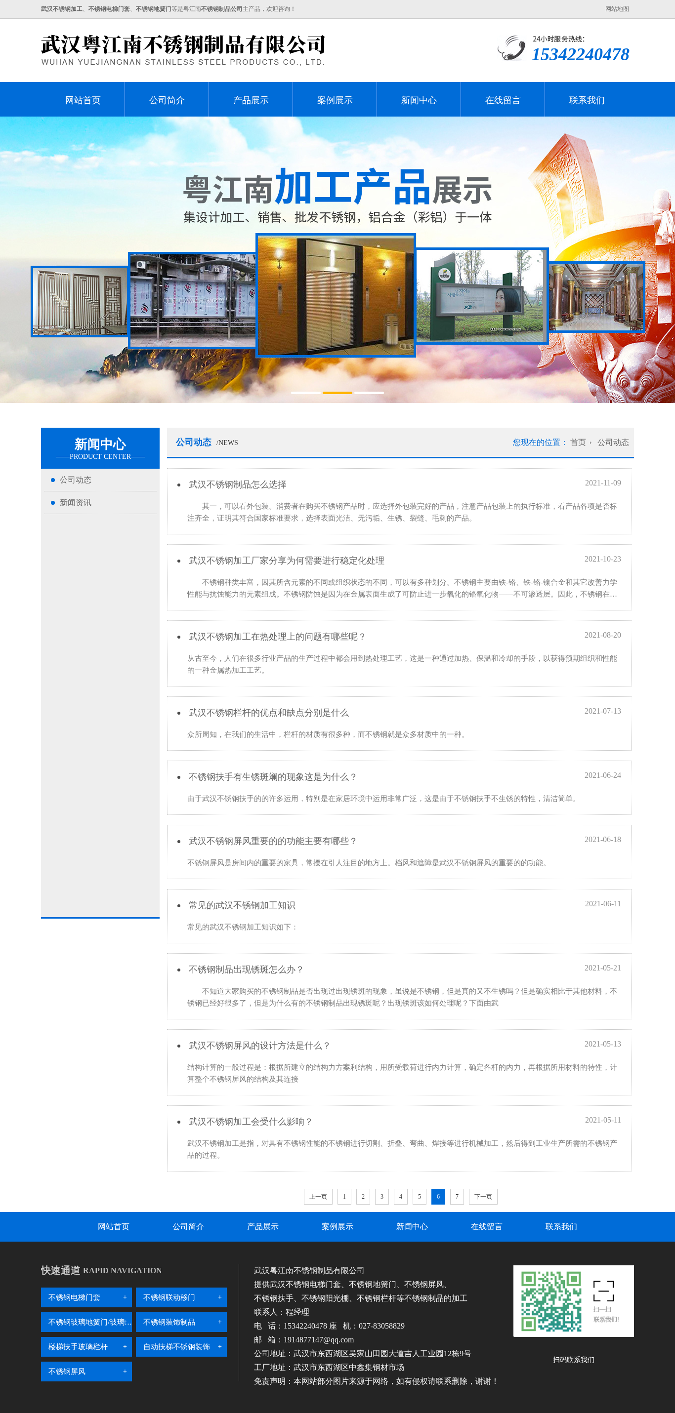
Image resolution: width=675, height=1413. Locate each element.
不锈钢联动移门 (169, 1297)
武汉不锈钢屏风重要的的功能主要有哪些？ (272, 841)
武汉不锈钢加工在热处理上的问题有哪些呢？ (276, 637)
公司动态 (75, 480)
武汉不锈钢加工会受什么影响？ (249, 1122)
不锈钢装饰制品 (169, 1322)
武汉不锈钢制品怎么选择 (236, 484)
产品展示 (251, 100)
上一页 (318, 1196)
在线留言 (503, 100)
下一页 (483, 1196)
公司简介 (167, 100)
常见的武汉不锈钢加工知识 (240, 905)
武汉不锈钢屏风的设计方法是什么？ (258, 1045)
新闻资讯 (75, 502)
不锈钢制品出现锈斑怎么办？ (245, 969)
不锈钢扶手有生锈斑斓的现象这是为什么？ (272, 777)
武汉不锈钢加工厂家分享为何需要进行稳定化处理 (285, 560)
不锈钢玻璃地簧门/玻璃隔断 (90, 1322)
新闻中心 (419, 100)
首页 (578, 442)
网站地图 (617, 8)
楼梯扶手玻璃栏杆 (78, 1347)
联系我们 (587, 100)
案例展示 (335, 100)
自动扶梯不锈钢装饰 (176, 1347)
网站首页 (83, 100)
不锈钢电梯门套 (74, 1297)
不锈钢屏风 (66, 1371)
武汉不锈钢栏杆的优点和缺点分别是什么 (267, 713)
